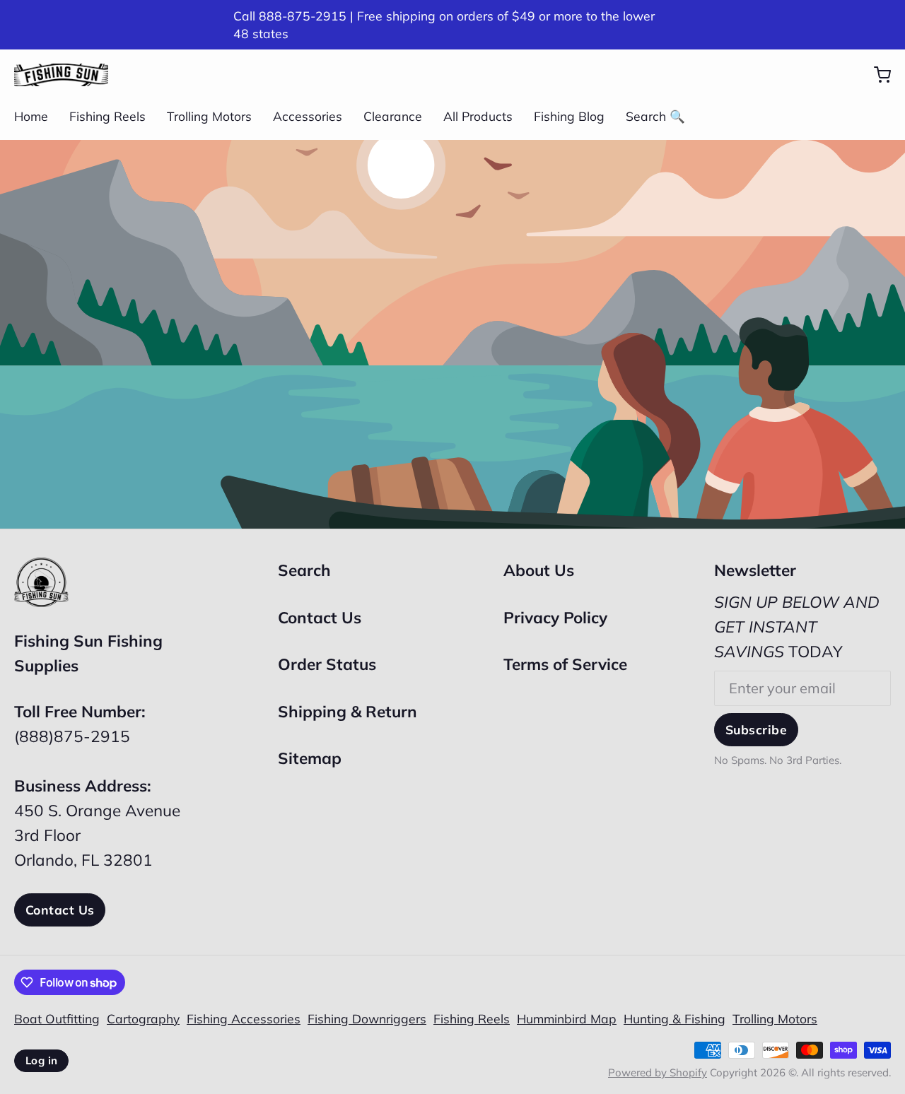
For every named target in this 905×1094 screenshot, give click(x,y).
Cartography (143, 1018)
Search (304, 570)
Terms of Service (565, 664)
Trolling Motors (209, 116)
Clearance (392, 116)
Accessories (307, 116)
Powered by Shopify (657, 1072)
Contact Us (59, 909)
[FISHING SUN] (61, 75)
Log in (41, 1060)
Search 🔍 (655, 116)
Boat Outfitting (57, 1018)
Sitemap (309, 758)
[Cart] (875, 74)
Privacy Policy (555, 617)
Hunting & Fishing (674, 1018)
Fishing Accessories (243, 1018)
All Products (478, 116)
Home (31, 116)
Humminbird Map (567, 1018)
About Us (538, 570)
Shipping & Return (347, 711)
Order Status (327, 664)
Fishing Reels (107, 116)
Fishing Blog (569, 116)
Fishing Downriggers (367, 1018)
